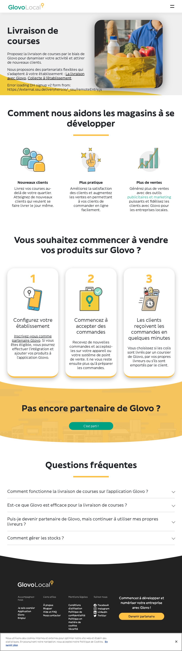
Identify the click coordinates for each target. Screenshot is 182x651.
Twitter (101, 615)
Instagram (103, 608)
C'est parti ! (91, 426)
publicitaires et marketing (149, 197)
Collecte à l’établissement (49, 78)
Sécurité (73, 628)
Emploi (22, 618)
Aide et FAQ (50, 611)
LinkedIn (102, 611)
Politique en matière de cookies (75, 622)
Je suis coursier (26, 607)
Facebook (103, 605)
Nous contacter (52, 615)
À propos (48, 605)
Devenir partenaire (142, 616)
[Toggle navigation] (172, 6)
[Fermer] (176, 641)
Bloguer (47, 608)
